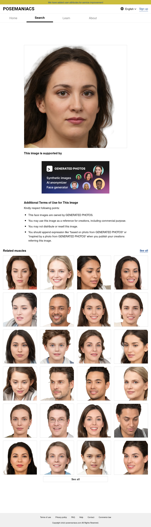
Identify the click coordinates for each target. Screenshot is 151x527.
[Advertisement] (75, 33)
